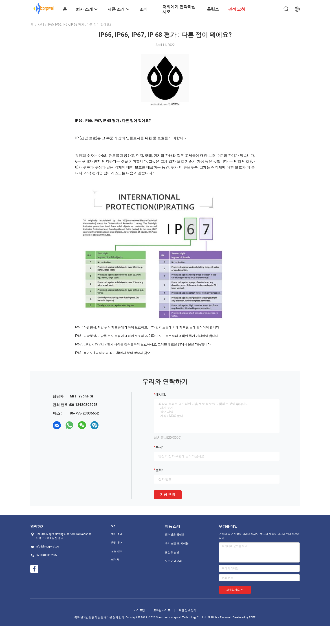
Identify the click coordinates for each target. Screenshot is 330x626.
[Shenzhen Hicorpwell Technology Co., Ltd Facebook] (34, 569)
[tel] (107, 425)
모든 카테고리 (173, 561)
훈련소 (213, 9)
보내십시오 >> (235, 589)
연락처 (115, 559)
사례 (41, 24)
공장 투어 (117, 542)
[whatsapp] (69, 425)
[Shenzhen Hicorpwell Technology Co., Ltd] (44, 8)
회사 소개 (117, 534)
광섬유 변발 (172, 552)
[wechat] (82, 425)
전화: (159, 470)
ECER (252, 617)
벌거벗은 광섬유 (175, 534)
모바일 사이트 (161, 610)
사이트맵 (139, 610)
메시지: (161, 394)
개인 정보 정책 (187, 610)
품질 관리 (117, 551)
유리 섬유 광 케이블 (177, 543)
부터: (159, 447)
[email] (57, 425)
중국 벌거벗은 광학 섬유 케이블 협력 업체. (99, 617)
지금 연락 (167, 494)
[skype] (94, 425)
